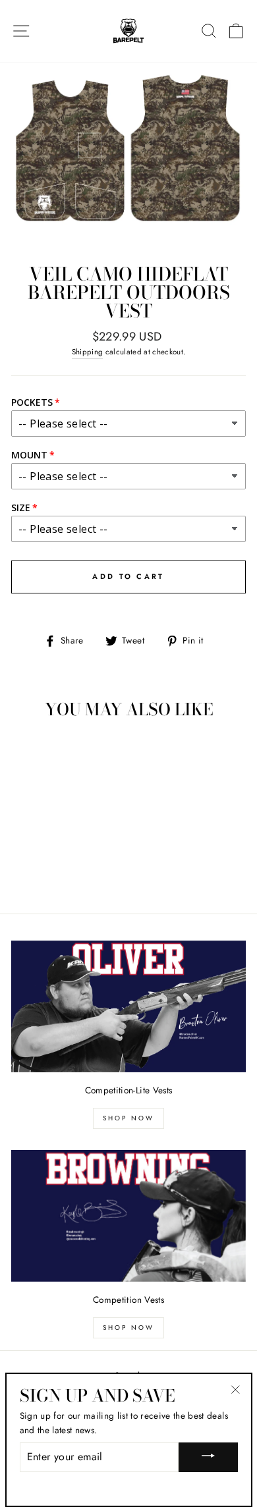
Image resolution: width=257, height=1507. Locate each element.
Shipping (87, 351)
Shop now (128, 1327)
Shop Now (128, 1118)
